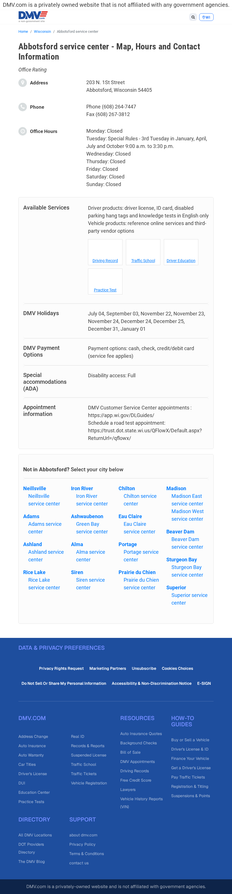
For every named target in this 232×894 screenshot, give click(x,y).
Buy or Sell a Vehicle (190, 739)
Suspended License (88, 755)
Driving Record (105, 260)
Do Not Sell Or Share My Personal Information (64, 683)
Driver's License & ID (190, 749)
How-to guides (182, 721)
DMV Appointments (137, 761)
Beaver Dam (180, 532)
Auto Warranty (31, 755)
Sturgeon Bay (181, 559)
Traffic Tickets (83, 773)
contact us (79, 862)
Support (82, 819)
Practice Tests (31, 801)
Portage (128, 544)
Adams (31, 516)
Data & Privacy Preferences (61, 648)
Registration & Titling (189, 786)
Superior (176, 587)
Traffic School (143, 260)
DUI (21, 783)
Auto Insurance (32, 745)
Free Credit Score (135, 780)
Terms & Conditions (86, 853)
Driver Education (181, 260)
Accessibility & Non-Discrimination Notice (152, 683)
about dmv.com (83, 835)
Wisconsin (42, 31)
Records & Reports (87, 745)
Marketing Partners (107, 668)
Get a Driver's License (191, 767)
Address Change (33, 736)
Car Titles (27, 764)
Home (23, 31)
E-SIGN (204, 683)
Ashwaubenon (87, 516)
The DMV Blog (31, 861)
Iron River (82, 488)
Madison (176, 488)
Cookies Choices (177, 668)
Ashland (32, 544)
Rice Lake (34, 572)
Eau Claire (130, 516)
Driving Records (134, 770)
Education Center (34, 792)
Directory (34, 819)
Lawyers (128, 789)
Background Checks (138, 742)
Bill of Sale (130, 752)
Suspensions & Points (190, 795)
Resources (137, 718)
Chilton (127, 488)
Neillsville (34, 488)
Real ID (77, 736)
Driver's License (32, 773)
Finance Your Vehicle (190, 758)
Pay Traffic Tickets (188, 777)
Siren (77, 572)
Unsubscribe (144, 668)
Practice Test (105, 290)
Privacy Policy (82, 844)
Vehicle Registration (89, 783)
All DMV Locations (35, 835)
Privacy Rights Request (61, 668)
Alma (77, 544)
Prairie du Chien (137, 572)
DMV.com (32, 718)
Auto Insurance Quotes (141, 733)
